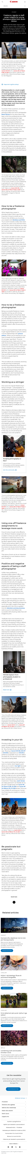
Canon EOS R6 (15, 751)
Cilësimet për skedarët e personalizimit (14, 1139)
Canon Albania (13, 1143)
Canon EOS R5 (6, 71)
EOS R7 (23, 751)
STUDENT (14, 12)
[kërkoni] (2, 2)
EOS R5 (21, 753)
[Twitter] (16, 1147)
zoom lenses (21, 781)
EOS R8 (5, 753)
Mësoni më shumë (7, 950)
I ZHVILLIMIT (4, 972)
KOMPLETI (3, 935)
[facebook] (8, 1147)
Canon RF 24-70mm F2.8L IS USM (11, 189)
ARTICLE (3, 1047)
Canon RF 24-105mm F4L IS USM (13, 725)
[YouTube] (19, 1147)
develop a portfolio (19, 220)
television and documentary (16, 608)
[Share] (14, 902)
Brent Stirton (6, 114)
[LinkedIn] (12, 1147)
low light (18, 766)
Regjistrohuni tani (13, 1089)
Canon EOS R (11, 725)
